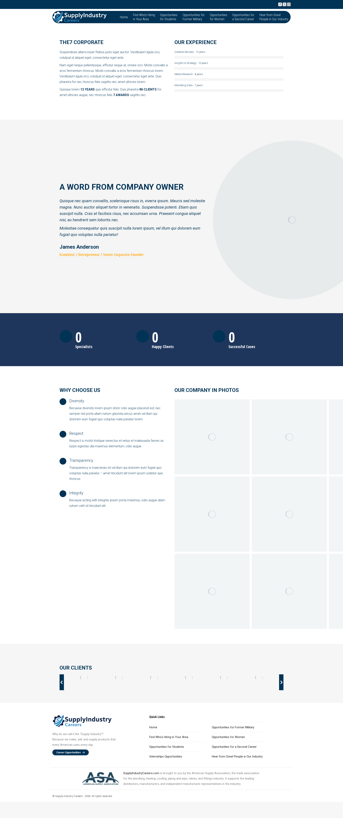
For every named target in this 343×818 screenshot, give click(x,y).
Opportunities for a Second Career (234, 747)
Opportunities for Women (228, 737)
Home (153, 727)
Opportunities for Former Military (233, 727)
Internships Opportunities (165, 756)
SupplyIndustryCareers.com (141, 773)
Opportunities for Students (166, 747)
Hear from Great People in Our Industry (237, 756)
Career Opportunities (68, 752)
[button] (62, 682)
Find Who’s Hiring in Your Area (168, 737)
